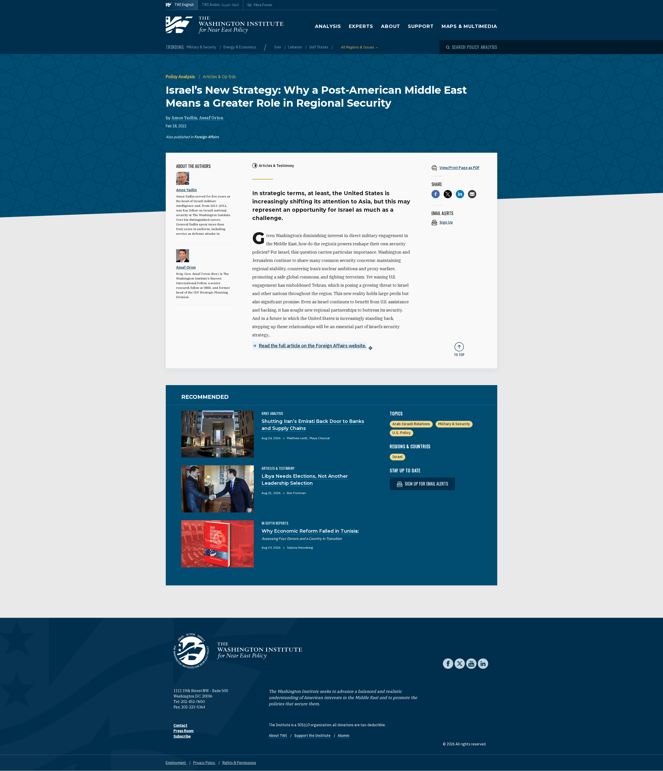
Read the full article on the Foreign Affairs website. (312, 346)
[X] (448, 194)
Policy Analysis (181, 76)
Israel (397, 456)
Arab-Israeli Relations (411, 424)
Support (421, 26)
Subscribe (182, 736)
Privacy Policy (204, 762)
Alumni (343, 735)
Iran (278, 47)
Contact (180, 725)
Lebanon (295, 47)
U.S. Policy (401, 432)
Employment (176, 762)
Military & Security (202, 47)
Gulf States (319, 47)
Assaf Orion (211, 117)
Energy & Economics (240, 47)
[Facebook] (435, 194)
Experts (361, 26)
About (390, 26)
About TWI (278, 735)
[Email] (472, 194)
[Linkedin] (460, 194)
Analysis (328, 26)
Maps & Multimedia (469, 26)
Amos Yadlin (184, 117)
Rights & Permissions (239, 762)
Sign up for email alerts (426, 484)
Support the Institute (312, 735)
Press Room (183, 731)
